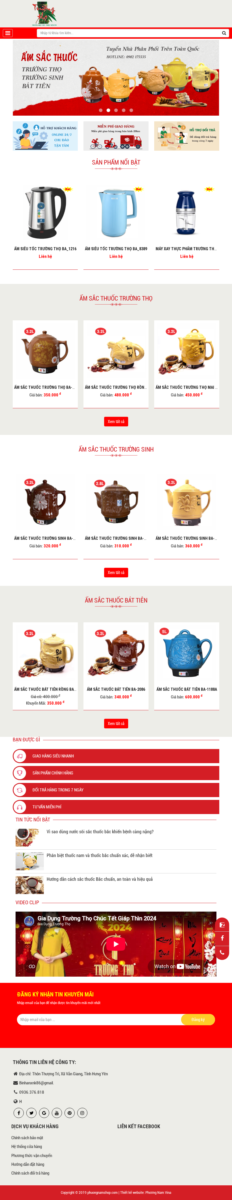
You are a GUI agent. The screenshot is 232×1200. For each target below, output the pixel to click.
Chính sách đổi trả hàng (30, 1173)
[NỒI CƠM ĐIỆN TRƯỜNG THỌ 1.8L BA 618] (186, 212)
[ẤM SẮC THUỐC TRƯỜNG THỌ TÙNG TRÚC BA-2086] (186, 351)
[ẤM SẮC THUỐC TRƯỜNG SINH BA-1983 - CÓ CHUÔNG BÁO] (186, 502)
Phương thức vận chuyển (31, 1155)
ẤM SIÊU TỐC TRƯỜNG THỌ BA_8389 (45, 248)
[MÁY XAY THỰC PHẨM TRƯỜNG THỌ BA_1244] (116, 212)
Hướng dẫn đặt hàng (27, 1164)
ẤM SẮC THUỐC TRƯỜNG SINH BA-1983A (119, 538)
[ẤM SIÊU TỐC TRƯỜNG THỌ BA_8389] (45, 212)
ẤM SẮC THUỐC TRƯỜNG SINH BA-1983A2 (49, 538)
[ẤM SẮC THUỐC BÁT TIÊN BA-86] (186, 653)
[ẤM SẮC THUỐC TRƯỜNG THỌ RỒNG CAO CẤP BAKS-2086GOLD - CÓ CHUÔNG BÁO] (45, 351)
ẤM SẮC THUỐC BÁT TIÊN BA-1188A (116, 689)
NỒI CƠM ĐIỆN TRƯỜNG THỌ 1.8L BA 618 (190, 248)
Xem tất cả (116, 421)
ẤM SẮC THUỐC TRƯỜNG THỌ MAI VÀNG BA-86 (124, 387)
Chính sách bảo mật (27, 1137)
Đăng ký (198, 1019)
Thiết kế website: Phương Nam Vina (145, 1192)
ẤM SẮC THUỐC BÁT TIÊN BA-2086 (45, 689)
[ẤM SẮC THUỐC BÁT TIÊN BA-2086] (45, 653)
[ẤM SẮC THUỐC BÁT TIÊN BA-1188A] (116, 653)
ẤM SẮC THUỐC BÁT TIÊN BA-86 (187, 689)
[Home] (45, 13)
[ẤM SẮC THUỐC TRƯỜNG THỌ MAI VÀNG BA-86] (116, 351)
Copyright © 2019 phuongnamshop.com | (90, 1192)
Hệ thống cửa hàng (26, 1146)
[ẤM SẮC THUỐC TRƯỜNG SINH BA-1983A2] (45, 502)
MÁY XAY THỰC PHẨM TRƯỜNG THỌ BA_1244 (123, 248)
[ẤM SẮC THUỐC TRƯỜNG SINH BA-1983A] (116, 502)
